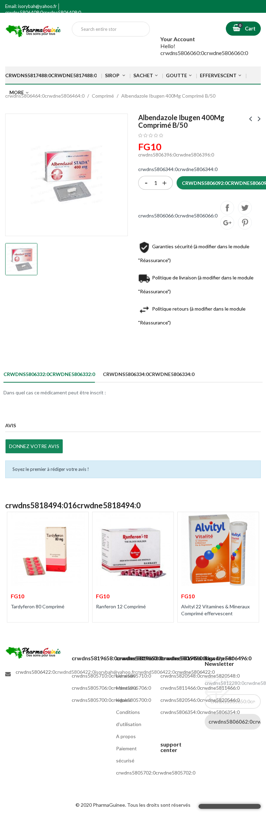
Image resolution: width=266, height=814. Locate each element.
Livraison (125, 676)
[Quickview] (78, 521)
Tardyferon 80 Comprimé (37, 606)
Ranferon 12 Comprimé (121, 606)
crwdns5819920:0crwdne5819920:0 (227, 208)
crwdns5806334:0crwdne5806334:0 (148, 374)
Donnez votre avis (34, 446)
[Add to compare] (17, 630)
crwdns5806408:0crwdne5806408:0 (43, 12)
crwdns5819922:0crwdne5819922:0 (245, 208)
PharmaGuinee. (110, 805)
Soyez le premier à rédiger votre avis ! (50, 469)
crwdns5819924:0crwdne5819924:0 (227, 223)
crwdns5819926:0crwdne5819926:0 (245, 223)
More (16, 92)
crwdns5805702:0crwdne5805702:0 (155, 773)
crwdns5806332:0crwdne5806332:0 (49, 374)
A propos (126, 736)
